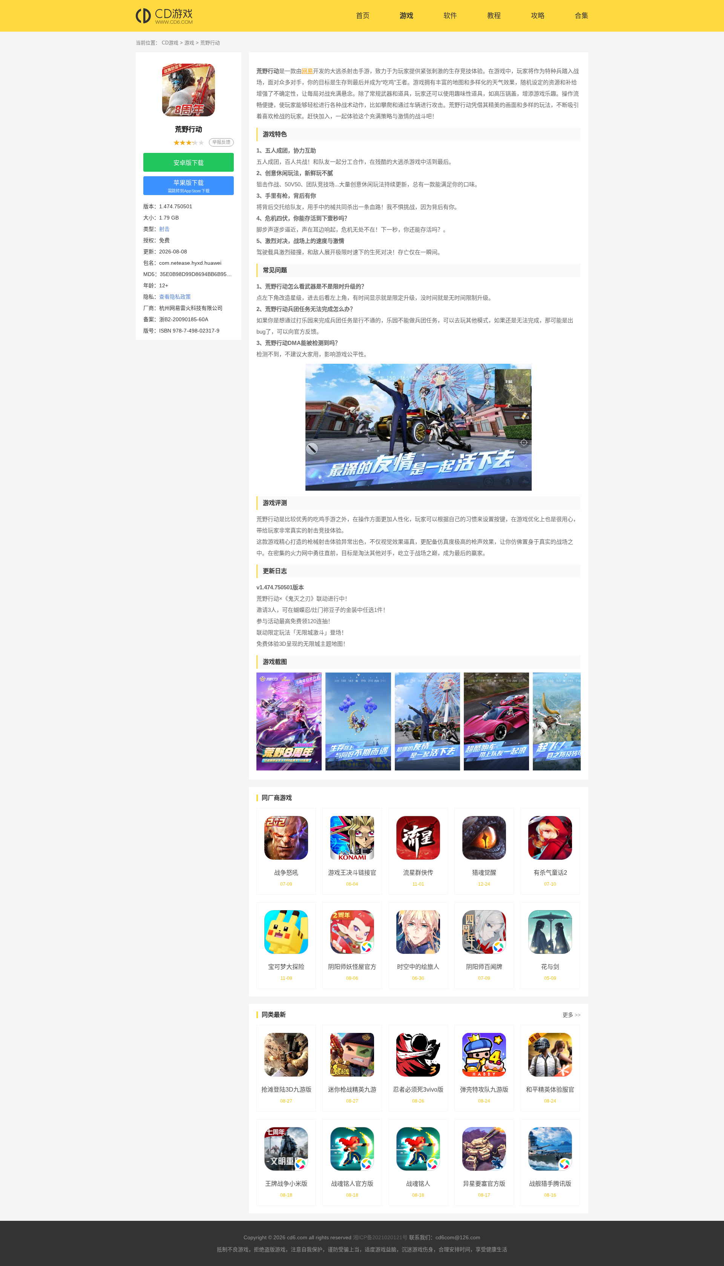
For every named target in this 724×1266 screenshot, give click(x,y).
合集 (581, 16)
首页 (363, 16)
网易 (307, 71)
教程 (494, 16)
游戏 (406, 16)
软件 (450, 16)
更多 (572, 1015)
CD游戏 (170, 43)
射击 (164, 229)
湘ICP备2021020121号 (380, 1237)
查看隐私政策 (175, 297)
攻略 (538, 16)
